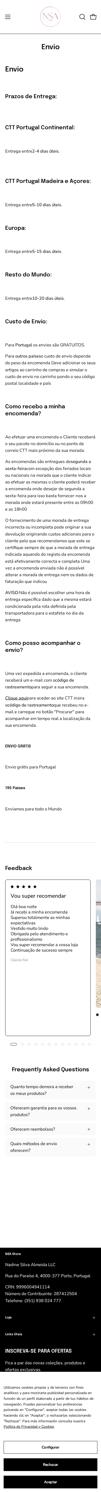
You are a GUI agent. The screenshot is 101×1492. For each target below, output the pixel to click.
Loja (8, 1317)
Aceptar (50, 1482)
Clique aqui (16, 698)
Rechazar (50, 1464)
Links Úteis (13, 1334)
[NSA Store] (50, 17)
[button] (81, 16)
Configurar (50, 1447)
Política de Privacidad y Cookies (29, 1426)
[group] (50, 958)
